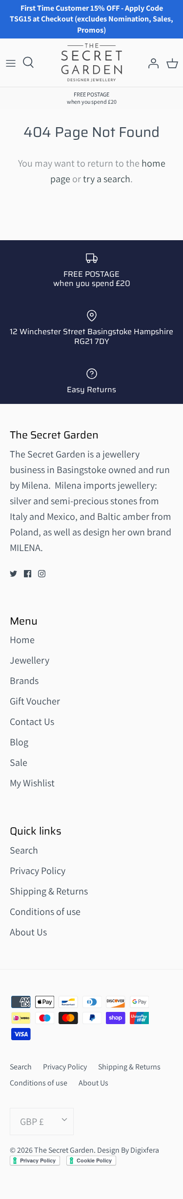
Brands (24, 680)
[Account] (151, 63)
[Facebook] (27, 573)
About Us (28, 932)
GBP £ (32, 1121)
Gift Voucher (35, 701)
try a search (106, 178)
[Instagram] (41, 573)
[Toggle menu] (10, 63)
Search (24, 850)
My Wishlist (32, 783)
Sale (18, 762)
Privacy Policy (37, 870)
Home (22, 639)
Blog (19, 742)
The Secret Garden (64, 1150)
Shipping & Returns (49, 891)
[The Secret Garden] (91, 62)
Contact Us (32, 721)
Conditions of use (45, 911)
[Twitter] (13, 573)
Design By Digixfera (128, 1150)
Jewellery (29, 660)
